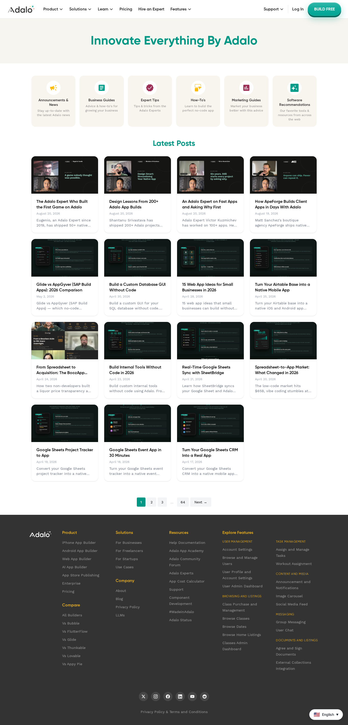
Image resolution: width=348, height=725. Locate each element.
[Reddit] (204, 696)
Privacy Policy (128, 607)
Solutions (78, 9)
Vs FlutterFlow (75, 631)
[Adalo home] (21, 9)
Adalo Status (180, 620)
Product (50, 9)
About (121, 591)
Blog (119, 599)
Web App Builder (76, 559)
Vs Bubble (70, 623)
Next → (200, 502)
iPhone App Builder (79, 543)
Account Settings (237, 549)
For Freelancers (129, 551)
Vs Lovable (71, 656)
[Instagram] (155, 696)
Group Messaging (290, 622)
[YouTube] (192, 696)
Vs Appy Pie (72, 664)
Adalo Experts (181, 573)
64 (183, 502)
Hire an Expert (151, 9)
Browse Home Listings (241, 635)
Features (178, 9)
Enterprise (71, 583)
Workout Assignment (294, 564)
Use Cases (124, 567)
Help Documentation (187, 543)
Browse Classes (235, 618)
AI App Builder (74, 567)
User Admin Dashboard (242, 586)
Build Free (324, 9)
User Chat (284, 630)
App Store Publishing (80, 575)
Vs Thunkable (74, 648)
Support (271, 9)
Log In (298, 9)
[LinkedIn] (180, 696)
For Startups (127, 559)
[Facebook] (167, 696)
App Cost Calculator (187, 581)
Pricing (125, 9)
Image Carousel (289, 596)
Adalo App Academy (186, 551)
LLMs (120, 615)
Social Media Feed (292, 604)
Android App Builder (80, 551)
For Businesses (129, 543)
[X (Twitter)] (143, 696)
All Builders (72, 615)
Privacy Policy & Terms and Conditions (174, 712)
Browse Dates (234, 626)
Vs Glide (69, 639)
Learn (103, 9)
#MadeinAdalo (181, 612)
